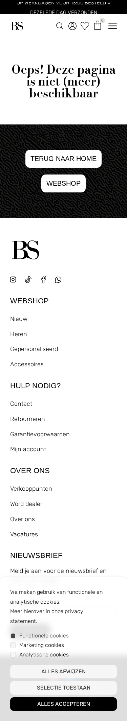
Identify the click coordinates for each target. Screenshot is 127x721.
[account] (72, 24)
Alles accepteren (63, 704)
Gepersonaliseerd (34, 349)
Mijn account (28, 449)
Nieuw (18, 319)
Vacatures (24, 534)
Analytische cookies (44, 654)
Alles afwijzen (63, 671)
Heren (18, 334)
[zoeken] (60, 24)
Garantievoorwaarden (40, 434)
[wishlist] (85, 24)
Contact (21, 404)
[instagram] (13, 279)
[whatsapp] (60, 282)
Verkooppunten (31, 488)
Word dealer (26, 504)
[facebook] (43, 279)
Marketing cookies (41, 645)
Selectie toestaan (63, 687)
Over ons (22, 519)
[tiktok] (28, 279)
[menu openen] (112, 24)
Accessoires (27, 364)
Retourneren (27, 419)
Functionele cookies (44, 635)
